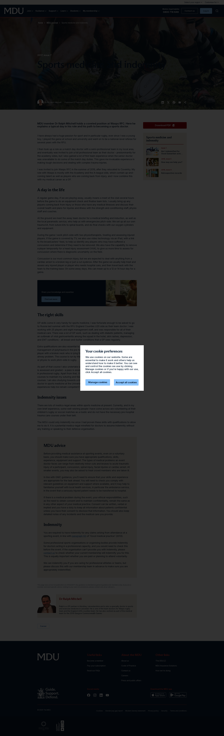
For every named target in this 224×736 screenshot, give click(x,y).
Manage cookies (97, 382)
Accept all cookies (126, 382)
